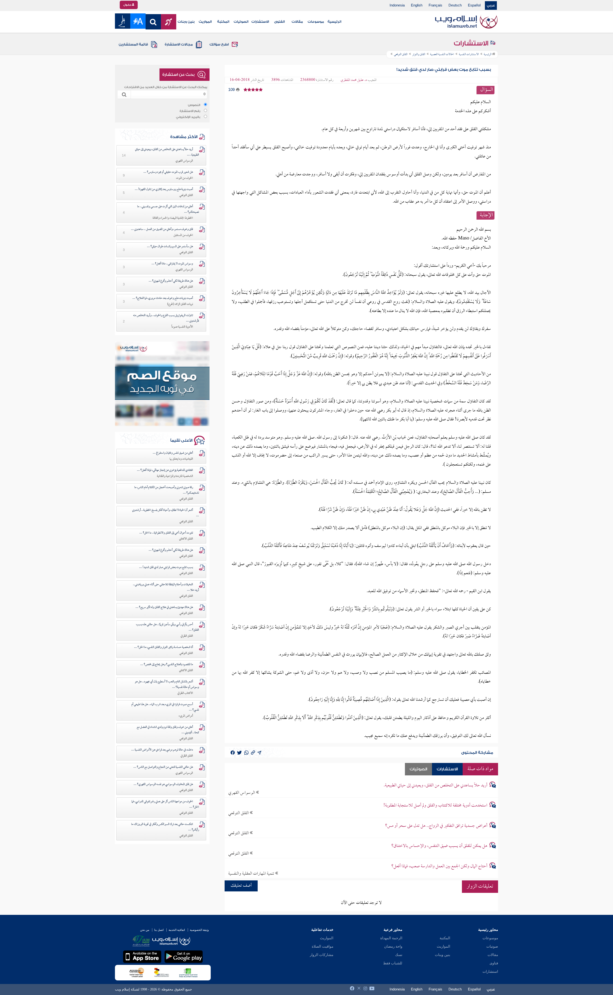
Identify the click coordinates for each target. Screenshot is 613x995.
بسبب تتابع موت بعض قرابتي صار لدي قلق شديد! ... (166, 567)
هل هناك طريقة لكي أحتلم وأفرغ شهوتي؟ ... (171, 281)
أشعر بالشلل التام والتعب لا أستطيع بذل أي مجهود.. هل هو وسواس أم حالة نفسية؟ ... (167, 684)
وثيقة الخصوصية (199, 930)
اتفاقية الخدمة (177, 930)
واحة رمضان (393, 946)
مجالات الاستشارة (179, 44)
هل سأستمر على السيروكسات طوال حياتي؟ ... (170, 247)
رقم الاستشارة (190, 111)
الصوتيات (241, 22)
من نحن (144, 930)
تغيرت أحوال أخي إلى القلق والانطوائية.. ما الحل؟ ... (166, 533)
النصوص (194, 105)
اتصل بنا (159, 930)
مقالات (297, 22)
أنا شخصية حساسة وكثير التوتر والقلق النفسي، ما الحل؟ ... (163, 647)
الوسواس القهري (242, 792)
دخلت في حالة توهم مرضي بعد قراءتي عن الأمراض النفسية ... (162, 750)
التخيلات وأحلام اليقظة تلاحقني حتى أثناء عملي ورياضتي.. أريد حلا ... (166, 587)
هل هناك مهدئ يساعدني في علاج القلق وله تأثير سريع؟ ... (164, 607)
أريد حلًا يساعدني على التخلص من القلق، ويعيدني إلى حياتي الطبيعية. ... (167, 152)
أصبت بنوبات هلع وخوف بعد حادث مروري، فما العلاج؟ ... (162, 298)
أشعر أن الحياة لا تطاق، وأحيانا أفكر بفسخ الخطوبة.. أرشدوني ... (165, 513)
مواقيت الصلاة (322, 946)
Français (435, 5)
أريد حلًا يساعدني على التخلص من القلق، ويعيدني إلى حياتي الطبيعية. (435, 785)
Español (474, 5)
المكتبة (223, 22)
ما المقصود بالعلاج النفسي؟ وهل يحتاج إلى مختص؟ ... (166, 664)
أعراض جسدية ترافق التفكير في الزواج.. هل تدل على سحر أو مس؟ (436, 826)
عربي (491, 5)
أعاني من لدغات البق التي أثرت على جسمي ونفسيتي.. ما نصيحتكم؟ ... (168, 209)
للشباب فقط (392, 963)
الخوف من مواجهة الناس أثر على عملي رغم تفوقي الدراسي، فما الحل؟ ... (165, 804)
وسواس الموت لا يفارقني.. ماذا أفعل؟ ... (172, 264)
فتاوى (493, 963)
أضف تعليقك (241, 885)
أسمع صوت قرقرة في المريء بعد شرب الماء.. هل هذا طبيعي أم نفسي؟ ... (165, 707)
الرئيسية (334, 22)
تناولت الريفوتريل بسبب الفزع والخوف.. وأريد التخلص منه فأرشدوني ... (166, 318)
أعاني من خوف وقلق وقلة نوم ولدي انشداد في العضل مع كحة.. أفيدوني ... (168, 730)
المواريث (205, 22)
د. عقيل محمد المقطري (354, 80)
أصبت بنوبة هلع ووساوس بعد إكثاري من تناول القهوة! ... (164, 189)
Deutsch (455, 5)
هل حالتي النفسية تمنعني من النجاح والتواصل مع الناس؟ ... (163, 767)
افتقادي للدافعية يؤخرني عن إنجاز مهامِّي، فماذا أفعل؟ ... (165, 470)
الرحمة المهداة (391, 938)
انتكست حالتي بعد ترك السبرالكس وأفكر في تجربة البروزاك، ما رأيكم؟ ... (165, 827)
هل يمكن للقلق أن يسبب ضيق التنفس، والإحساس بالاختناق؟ (439, 846)
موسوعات (316, 22)
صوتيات (492, 946)
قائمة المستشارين (133, 44)
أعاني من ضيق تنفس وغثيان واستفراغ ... (173, 453)
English (416, 5)
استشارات (490, 971)
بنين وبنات (186, 22)
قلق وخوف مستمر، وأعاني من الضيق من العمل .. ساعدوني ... (162, 229)
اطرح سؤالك (219, 44)
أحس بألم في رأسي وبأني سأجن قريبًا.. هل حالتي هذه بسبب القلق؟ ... (167, 627)
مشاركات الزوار (321, 955)
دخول (127, 4)
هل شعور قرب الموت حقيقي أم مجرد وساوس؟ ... (168, 172)
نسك (398, 955)
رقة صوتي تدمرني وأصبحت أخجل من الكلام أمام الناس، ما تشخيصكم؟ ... (166, 490)
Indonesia (397, 5)
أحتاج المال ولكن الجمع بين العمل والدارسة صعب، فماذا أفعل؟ (439, 866)
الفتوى (279, 22)
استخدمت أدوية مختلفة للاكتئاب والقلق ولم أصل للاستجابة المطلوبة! (435, 805)
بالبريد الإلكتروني (188, 117)
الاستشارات (260, 22)
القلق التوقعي (239, 813)
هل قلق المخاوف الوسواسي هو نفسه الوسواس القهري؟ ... (163, 784)
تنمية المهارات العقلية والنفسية (251, 873)
